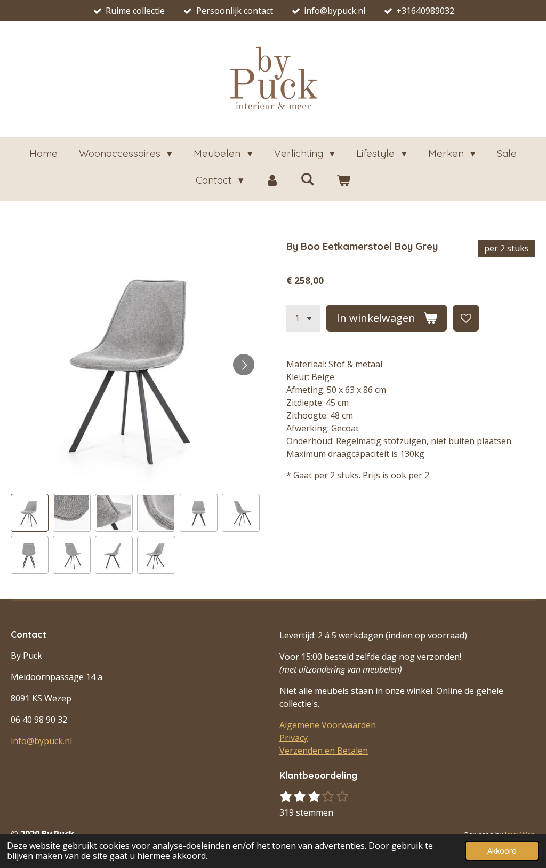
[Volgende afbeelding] (243, 364)
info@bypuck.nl (41, 741)
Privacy (293, 738)
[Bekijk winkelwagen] (343, 180)
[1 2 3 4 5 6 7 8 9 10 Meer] (303, 318)
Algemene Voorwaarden (327, 725)
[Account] (272, 180)
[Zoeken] (308, 178)
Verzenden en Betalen (323, 750)
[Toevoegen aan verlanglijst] (466, 318)
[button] (30, 513)
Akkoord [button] (502, 851)
